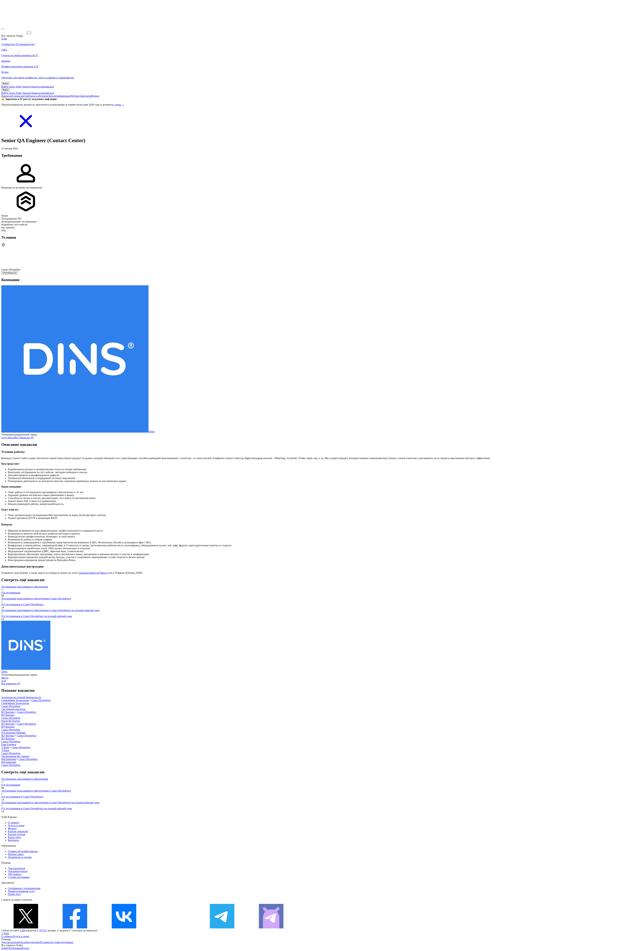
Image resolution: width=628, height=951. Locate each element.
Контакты (13, 840)
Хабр (4, 948)
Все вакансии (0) (24, 437)
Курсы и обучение (38, 96)
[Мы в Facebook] (74, 927)
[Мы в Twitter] (25, 927)
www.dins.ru (8, 437)
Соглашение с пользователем (24, 888)
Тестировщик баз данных (15, 756)
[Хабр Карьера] (14, 32)
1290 (22, 930)
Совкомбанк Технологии (15, 700)
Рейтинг (75, 96)
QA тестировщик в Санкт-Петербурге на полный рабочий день (36, 616)
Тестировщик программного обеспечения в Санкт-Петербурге (36, 598)
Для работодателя (17, 871)
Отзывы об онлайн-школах (23, 851)
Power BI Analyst (10, 721)
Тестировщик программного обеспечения (24, 586)
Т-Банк (5, 747)
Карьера (17, 948)
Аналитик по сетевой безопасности (21, 697)
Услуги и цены (16, 825)
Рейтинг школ (16, 854)
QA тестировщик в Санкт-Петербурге (22, 604)
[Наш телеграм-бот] (271, 927)
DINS (151, 431)
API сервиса (14, 874)
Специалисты (20, 96)
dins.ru (4, 677)
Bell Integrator (8, 759)
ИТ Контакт (8, 712)
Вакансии (6, 96)
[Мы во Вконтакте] (123, 927)
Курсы (25, 948)
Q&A (10, 948)
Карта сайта (14, 837)
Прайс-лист (14, 894)
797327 (43, 930)
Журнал (95, 96)
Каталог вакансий (18, 831)
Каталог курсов (16, 834)
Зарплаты (85, 96)
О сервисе (13, 822)
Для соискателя (16, 868)
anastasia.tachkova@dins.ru (93, 572)
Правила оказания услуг (21, 891)
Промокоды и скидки (20, 857)
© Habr (5, 933)
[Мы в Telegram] (222, 927)
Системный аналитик (13, 709)
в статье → (118, 104)
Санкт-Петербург (41, 700)
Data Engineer (8, 744)
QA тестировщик (10, 592)
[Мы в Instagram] (173, 927)
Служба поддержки (19, 877)
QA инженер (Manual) (13, 732)
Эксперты (53, 96)
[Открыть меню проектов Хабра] (2, 28)
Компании (65, 96)
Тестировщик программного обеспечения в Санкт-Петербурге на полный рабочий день (50, 610)
